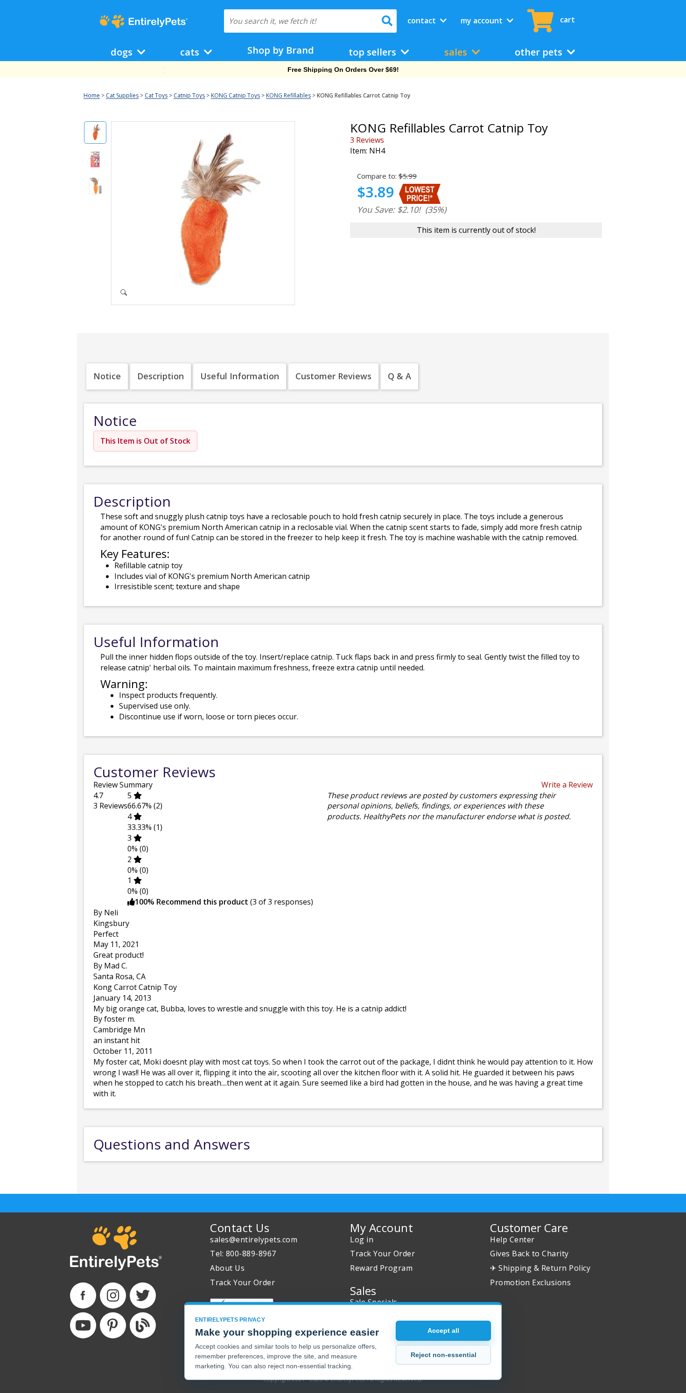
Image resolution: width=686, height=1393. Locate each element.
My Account (482, 20)
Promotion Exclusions (530, 1282)
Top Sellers (374, 52)
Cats (191, 52)
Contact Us (239, 1227)
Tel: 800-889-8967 (243, 1253)
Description (160, 376)
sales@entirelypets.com (253, 1239)
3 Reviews (367, 140)
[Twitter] (143, 1295)
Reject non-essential (443, 1354)
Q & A (399, 376)
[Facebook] (83, 1295)
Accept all (443, 1330)
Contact (422, 20)
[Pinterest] (113, 1325)
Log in (361, 1239)
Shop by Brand (280, 50)
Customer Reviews (333, 376)
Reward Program (381, 1268)
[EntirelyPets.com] (143, 21)
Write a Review (567, 785)
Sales (456, 52)
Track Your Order (242, 1282)
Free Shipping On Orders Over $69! (343, 69)
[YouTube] (83, 1325)
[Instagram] (113, 1295)
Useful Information (239, 376)
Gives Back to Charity (529, 1253)
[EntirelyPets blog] (143, 1325)
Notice (107, 376)
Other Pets (540, 52)
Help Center (512, 1239)
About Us (227, 1268)
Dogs (123, 52)
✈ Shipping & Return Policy (540, 1268)
